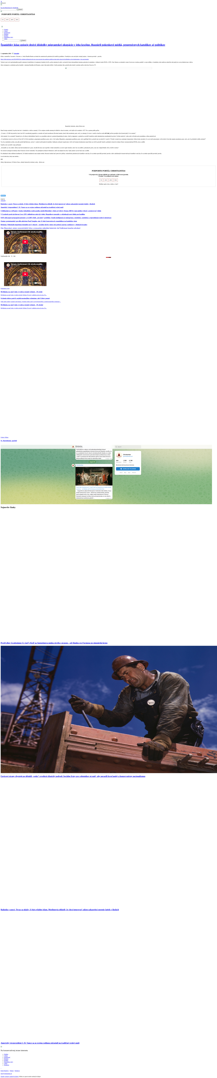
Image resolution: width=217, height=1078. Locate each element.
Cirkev (6, 31)
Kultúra (6, 35)
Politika (6, 29)
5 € (2, 19)
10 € (7, 19)
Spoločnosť (7, 32)
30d (14, 256)
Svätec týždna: (4, 437)
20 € (12, 19)
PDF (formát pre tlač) (8, 189)
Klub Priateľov (5, 1070)
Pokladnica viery (8, 37)
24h (9, 256)
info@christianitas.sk (6, 1073)
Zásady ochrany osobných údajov (10, 1076)
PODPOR (15, 7)
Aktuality (16, 53)
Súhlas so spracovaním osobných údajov (30, 1076)
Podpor (12, 1070)
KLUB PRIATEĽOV (6, 7)
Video (5, 38)
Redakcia (6, 1065)
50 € (17, 19)
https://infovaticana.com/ (7, 59)
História (6, 34)
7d (12, 256)
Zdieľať (3, 199)
